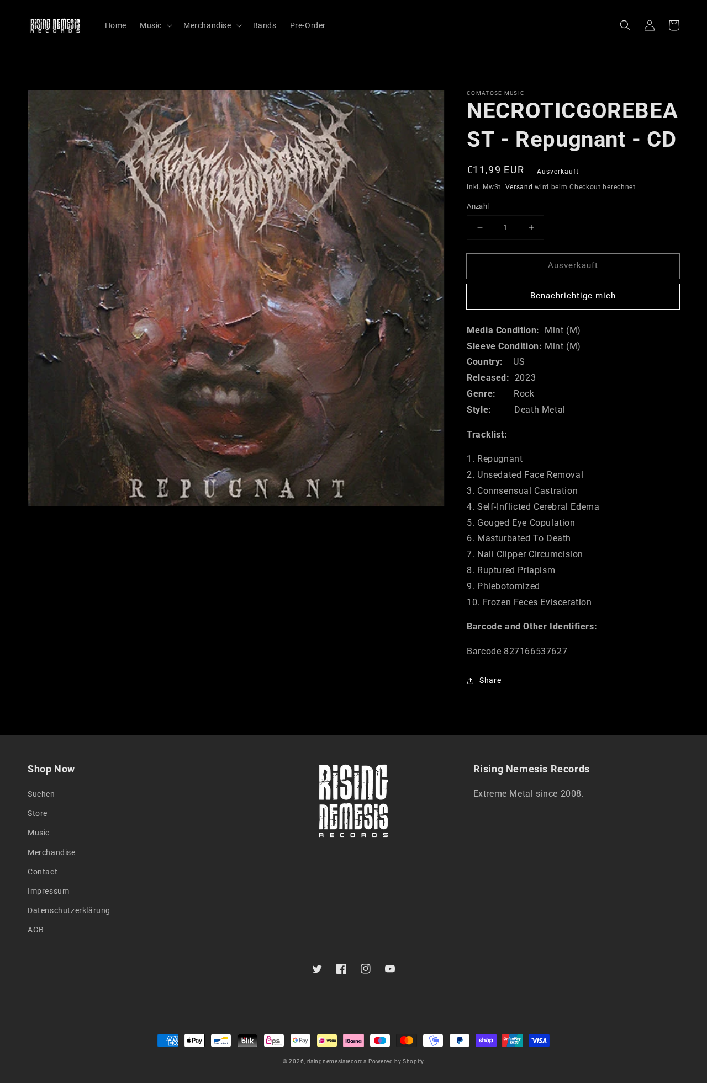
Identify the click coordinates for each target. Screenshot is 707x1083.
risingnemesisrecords (337, 1061)
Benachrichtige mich (573, 296)
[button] (625, 25)
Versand (519, 187)
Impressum (48, 891)
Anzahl (478, 206)
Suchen (41, 793)
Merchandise (52, 852)
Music (39, 832)
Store (38, 813)
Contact (42, 871)
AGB (36, 929)
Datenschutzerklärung (69, 910)
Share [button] (490, 680)
